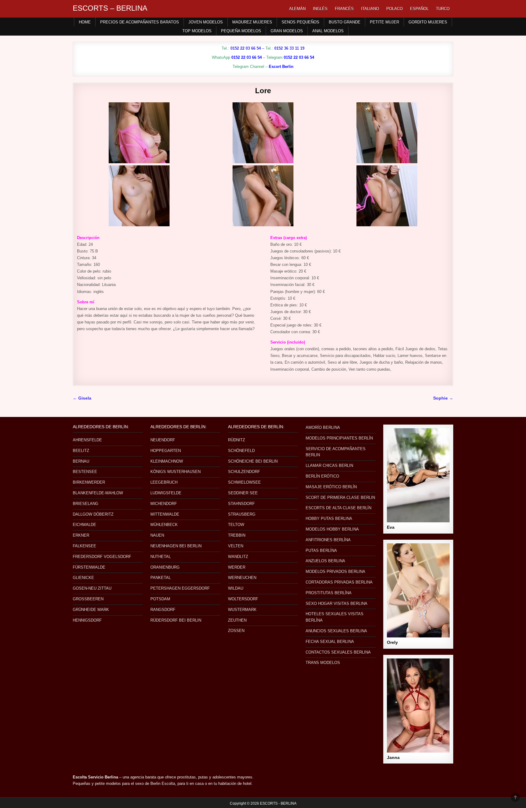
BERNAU (81, 461)
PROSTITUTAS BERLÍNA (329, 593)
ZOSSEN (236, 630)
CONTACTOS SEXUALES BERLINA (338, 652)
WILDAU (235, 588)
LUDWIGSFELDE (165, 493)
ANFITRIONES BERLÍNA (328, 540)
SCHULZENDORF (244, 471)
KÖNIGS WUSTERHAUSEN (175, 471)
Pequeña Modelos (241, 31)
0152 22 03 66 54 (245, 48)
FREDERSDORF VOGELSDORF (102, 556)
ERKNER (81, 535)
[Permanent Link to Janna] (418, 705)
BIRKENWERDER (89, 482)
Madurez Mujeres (252, 22)
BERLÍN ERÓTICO (322, 476)
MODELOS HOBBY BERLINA (332, 529)
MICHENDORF (163, 503)
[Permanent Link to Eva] (418, 475)
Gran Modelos (287, 31)
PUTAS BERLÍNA (321, 550)
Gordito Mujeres (428, 22)
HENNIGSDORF (87, 620)
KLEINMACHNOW (166, 461)
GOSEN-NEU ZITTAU (92, 588)
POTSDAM (160, 599)
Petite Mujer (384, 22)
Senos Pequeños (300, 22)
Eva (390, 527)
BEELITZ (81, 450)
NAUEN (157, 535)
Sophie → (443, 398)
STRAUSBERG (241, 514)
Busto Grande (344, 22)
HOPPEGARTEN (165, 450)
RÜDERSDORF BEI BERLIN (175, 620)
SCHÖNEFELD (241, 450)
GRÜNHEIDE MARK (91, 609)
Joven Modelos (205, 22)
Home (85, 22)
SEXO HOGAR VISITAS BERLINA (336, 603)
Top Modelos (197, 31)
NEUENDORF (162, 440)
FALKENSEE (84, 546)
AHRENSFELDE (87, 440)
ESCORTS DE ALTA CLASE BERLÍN (338, 508)
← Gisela (82, 398)
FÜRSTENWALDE (89, 567)
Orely (392, 642)
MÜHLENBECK (164, 524)
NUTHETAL (160, 556)
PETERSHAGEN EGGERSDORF (180, 588)
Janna (393, 757)
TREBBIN (236, 535)
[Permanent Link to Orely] (418, 590)
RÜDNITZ (236, 440)
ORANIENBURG (165, 567)
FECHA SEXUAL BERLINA (330, 641)
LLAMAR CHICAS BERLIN (329, 465)
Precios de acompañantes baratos (139, 22)
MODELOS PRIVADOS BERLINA (335, 571)
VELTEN (235, 546)
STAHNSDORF (241, 503)
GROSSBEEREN (88, 599)
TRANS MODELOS (323, 662)
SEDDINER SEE (243, 493)
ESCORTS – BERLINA (110, 8)
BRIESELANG (85, 503)
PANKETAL (160, 577)
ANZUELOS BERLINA (325, 561)
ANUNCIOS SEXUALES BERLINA (336, 631)
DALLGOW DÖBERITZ (93, 514)
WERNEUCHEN (242, 577)
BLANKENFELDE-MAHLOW (98, 493)
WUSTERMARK (242, 609)
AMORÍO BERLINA (323, 427)
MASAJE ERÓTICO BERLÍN (331, 487)
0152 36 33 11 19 (289, 48)
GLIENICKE (83, 577)
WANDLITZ (238, 556)
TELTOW (236, 524)
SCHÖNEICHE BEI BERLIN (253, 461)
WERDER (236, 567)
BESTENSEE (85, 471)
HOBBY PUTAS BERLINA (329, 518)
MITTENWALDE (164, 514)
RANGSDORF (162, 609)
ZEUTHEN (237, 620)
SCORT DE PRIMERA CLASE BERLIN (340, 497)
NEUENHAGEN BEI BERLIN (176, 546)
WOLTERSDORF (243, 599)
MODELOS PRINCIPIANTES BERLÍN (339, 438)
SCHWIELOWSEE (244, 482)
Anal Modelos (328, 31)
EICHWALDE (84, 524)
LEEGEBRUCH (163, 482)
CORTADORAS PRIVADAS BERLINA (339, 582)
